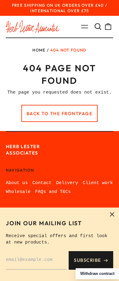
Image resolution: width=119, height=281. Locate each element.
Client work (98, 183)
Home (38, 50)
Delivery (67, 183)
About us (17, 183)
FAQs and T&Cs (53, 191)
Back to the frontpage (60, 113)
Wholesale (18, 191)
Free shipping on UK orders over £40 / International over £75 (59, 8)
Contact (42, 183)
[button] (98, 26)
